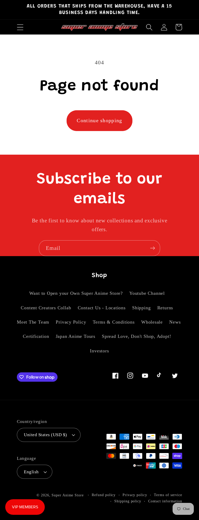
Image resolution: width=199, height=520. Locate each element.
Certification (36, 336)
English (31, 471)
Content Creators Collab (46, 307)
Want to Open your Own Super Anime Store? (76, 293)
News (175, 322)
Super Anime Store (67, 495)
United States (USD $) (45, 434)
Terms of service (168, 495)
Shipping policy (127, 501)
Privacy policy (135, 495)
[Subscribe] (152, 248)
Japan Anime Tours (75, 336)
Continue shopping (99, 120)
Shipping (141, 307)
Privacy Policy (71, 322)
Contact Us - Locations (102, 307)
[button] (20, 27)
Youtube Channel (147, 293)
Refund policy (104, 495)
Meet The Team (33, 322)
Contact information (165, 501)
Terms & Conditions (114, 322)
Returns (165, 307)
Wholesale (152, 322)
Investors (99, 350)
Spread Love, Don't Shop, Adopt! (136, 336)
